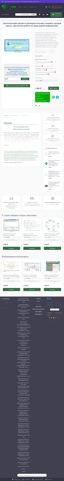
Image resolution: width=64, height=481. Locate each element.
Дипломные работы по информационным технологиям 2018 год (23, 419)
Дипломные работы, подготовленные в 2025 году (23, 300)
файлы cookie (27, 475)
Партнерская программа (38, 309)
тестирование (14, 162)
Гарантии (25, 7)
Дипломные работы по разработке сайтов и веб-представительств (23, 399)
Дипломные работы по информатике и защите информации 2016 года (23, 431)
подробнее (6, 145)
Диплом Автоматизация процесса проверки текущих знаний (21, 155)
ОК (44, 475)
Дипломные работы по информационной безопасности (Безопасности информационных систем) (23, 373)
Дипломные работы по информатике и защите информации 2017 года (20, 20)
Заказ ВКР (31, 7)
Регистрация (58, 7)
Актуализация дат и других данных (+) (45, 72)
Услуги (20, 7)
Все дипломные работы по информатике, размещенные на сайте (16, 152)
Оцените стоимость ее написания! (21, 129)
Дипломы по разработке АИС (32, 151)
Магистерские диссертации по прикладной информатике (23, 323)
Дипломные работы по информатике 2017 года (44, 20)
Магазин (38, 298)
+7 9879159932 (6, 299)
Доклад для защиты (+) (42, 74)
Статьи (23, 471)
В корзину (54, 88)
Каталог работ (5, 14)
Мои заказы (39, 306)
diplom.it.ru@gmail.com (7, 307)
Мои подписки (38, 314)
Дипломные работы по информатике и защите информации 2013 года (23, 454)
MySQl (19, 162)
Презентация (38, 66)
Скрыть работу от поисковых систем (43, 62)
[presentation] (56, 215)
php (4, 162)
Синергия (10, 162)
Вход (53, 7)
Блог (38, 301)
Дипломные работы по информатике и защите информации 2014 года (23, 441)
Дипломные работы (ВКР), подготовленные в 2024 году (23, 306)
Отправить (25, 78)
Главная (3, 20)
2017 (22, 162)
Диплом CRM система (23, 466)
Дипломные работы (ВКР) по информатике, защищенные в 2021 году (23, 353)
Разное (23, 469)
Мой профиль (38, 311)
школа (7, 162)
